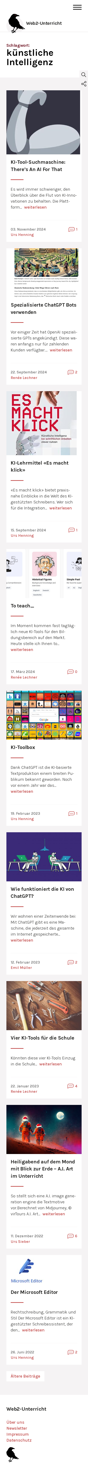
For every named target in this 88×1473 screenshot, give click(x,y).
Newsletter (16, 1428)
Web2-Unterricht (44, 23)
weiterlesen (35, 207)
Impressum (17, 1434)
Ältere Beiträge (25, 1376)
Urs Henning (22, 234)
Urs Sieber (20, 1241)
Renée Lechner (24, 377)
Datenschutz (19, 1440)
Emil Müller (21, 967)
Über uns (15, 1422)
